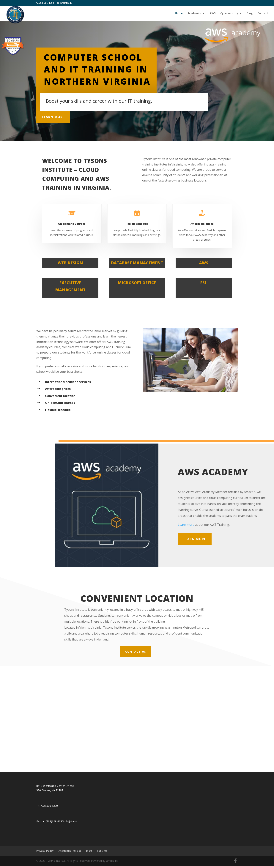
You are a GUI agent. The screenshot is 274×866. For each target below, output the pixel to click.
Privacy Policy (45, 850)
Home (179, 13)
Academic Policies (70, 850)
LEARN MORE (53, 117)
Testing (102, 850)
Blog (250, 13)
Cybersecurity (229, 13)
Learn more (186, 525)
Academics (194, 13)
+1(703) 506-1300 (47, 805)
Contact (262, 13)
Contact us (135, 651)
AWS (212, 13)
